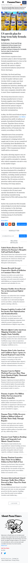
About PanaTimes (6, 560)
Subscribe (23, 236)
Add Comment (22, 224)
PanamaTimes (14, 2)
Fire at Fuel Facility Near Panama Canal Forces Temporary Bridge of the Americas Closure (14, 8)
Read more (4, 545)
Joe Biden (22, 117)
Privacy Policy (15, 560)
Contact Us (15, 558)
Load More (14, 503)
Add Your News (5, 548)
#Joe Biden (4, 220)
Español (24, 4)
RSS (4, 550)
